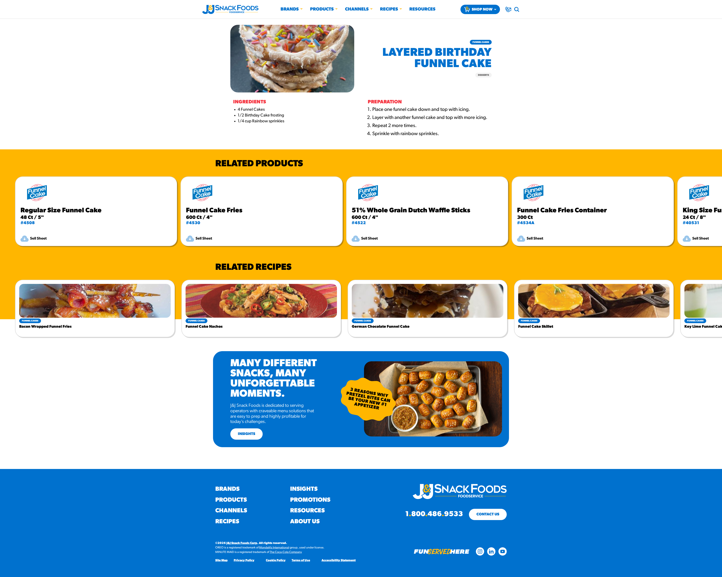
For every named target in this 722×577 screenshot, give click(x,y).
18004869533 (434, 514)
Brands (290, 9)
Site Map (221, 560)
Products (322, 9)
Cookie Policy (276, 560)
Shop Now (482, 9)
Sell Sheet (38, 238)
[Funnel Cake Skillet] (594, 301)
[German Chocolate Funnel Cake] (427, 301)
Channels (357, 9)
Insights (304, 489)
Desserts (483, 75)
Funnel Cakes (480, 42)
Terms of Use (301, 560)
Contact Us (487, 514)
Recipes (389, 9)
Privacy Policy (244, 560)
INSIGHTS (246, 434)
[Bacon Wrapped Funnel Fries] (95, 301)
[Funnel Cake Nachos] (261, 301)
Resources (422, 9)
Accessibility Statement (339, 560)
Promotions (310, 500)
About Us (305, 522)
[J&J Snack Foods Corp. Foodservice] (230, 9)
